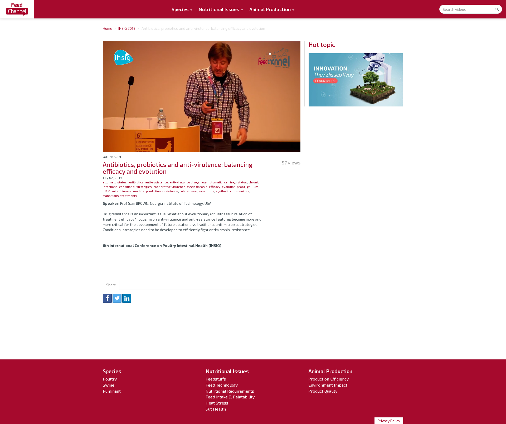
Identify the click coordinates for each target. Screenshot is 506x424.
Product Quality (322, 390)
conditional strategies (135, 186)
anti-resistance (156, 182)
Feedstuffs (216, 378)
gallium (252, 186)
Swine (108, 384)
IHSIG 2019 (126, 28)
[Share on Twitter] (117, 298)
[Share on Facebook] (107, 298)
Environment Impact (327, 384)
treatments (128, 195)
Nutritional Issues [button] (219, 9)
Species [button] (181, 9)
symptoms (206, 191)
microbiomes (122, 191)
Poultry (110, 378)
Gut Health (112, 156)
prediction (153, 191)
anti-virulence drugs (184, 182)
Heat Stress (217, 402)
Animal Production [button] (270, 9)
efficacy (214, 186)
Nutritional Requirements (230, 390)
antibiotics (136, 182)
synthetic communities (232, 191)
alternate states (115, 182)
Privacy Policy (389, 420)
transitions (111, 195)
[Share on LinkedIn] (126, 298)
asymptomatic (211, 182)
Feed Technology (222, 384)
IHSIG (106, 191)
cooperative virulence (169, 186)
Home (107, 28)
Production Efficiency (328, 378)
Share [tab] (111, 284)
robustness (188, 191)
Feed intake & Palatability (230, 396)
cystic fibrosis (197, 186)
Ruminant (112, 390)
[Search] (497, 9)
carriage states (235, 182)
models (138, 191)
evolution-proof (233, 186)
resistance (170, 191)
